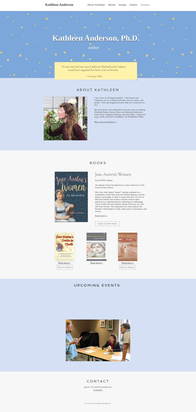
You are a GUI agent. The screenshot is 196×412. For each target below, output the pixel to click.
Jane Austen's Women (113, 174)
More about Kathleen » (105, 122)
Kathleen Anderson (59, 4)
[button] (90, 340)
